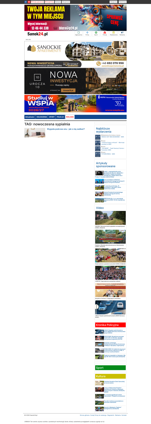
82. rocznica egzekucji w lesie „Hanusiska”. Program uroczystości (114, 395)
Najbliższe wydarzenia (103, 130)
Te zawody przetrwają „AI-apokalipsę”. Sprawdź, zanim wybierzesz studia (112, 187)
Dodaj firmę (50, 2)
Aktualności (65, 2)
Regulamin (110, 415)
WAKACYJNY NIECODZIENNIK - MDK (112, 136)
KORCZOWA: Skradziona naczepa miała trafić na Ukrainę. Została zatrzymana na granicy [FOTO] (114, 338)
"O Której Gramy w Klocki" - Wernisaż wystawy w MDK (112, 142)
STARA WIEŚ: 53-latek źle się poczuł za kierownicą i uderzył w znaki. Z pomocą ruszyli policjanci (114, 350)
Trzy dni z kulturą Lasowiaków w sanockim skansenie (113, 401)
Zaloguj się (113, 2)
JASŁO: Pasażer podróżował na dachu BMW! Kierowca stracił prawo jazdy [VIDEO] (114, 331)
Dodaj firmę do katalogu (98, 415)
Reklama (58, 2)
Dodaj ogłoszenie (38, 2)
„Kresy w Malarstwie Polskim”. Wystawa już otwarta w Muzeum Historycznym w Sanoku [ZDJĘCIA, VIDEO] (114, 390)
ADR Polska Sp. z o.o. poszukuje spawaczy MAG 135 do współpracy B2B (114, 200)
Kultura (100, 376)
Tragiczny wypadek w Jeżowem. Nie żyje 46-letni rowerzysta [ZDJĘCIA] (114, 356)
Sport (96, 35)
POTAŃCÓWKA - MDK (108, 153)
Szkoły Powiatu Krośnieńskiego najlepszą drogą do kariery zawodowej (113, 193)
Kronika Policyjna (107, 325)
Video (100, 208)
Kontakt (124, 415)
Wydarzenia (113, 35)
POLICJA (60, 117)
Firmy (87, 35)
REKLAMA (70, 117)
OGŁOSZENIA (42, 117)
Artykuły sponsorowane (105, 164)
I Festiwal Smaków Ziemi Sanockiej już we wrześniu (114, 382)
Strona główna (84, 415)
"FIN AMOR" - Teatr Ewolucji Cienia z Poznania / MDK (112, 148)
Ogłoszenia (78, 35)
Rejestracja (122, 2)
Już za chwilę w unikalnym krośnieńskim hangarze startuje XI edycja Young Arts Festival (114, 181)
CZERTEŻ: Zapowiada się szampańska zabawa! (107, 281)
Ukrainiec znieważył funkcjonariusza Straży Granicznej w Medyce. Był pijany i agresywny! (114, 344)
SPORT (52, 117)
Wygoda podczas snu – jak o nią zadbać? (66, 129)
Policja (105, 35)
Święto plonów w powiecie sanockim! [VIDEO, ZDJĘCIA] (110, 264)
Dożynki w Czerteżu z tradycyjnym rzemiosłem (108, 298)
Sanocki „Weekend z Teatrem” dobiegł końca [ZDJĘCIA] (113, 408)
